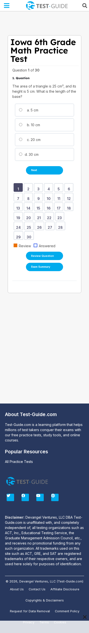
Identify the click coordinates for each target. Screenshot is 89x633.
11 (59, 197)
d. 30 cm (31, 154)
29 (19, 235)
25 (29, 225)
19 (19, 216)
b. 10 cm (33, 125)
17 (60, 206)
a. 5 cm (32, 110)
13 (19, 206)
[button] (6, 5)
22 (50, 216)
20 (29, 216)
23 (60, 216)
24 (19, 225)
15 (39, 206)
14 (29, 206)
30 (29, 235)
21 (40, 216)
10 (49, 197)
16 (49, 206)
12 (70, 197)
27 (50, 225)
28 (61, 225)
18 (70, 206)
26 (40, 225)
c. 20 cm (33, 140)
